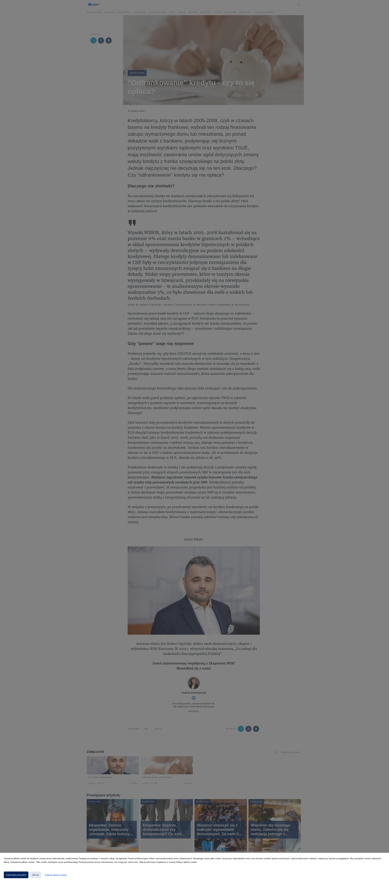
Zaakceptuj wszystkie (16, 875)
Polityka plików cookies (56, 875)
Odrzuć (35, 875)
